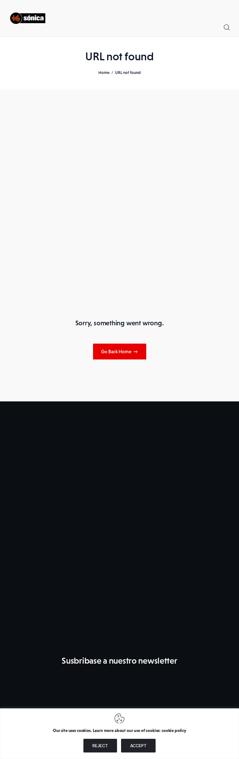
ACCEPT (138, 745)
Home (104, 72)
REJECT (100, 745)
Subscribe (186, 685)
